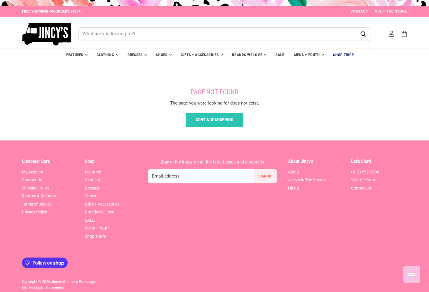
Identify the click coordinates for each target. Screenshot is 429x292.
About (293, 172)
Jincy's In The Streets (307, 180)
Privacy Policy (34, 212)
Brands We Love (247, 55)
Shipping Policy (35, 188)
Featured (75, 55)
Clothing (106, 55)
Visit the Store (391, 11)
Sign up (265, 176)
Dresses (136, 55)
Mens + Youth (307, 55)
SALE (279, 55)
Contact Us (32, 180)
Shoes (162, 55)
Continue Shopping (214, 119)
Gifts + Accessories (200, 55)
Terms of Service (36, 204)
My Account (32, 172)
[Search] (363, 34)
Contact (359, 11)
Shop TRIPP (343, 55)
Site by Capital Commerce (43, 288)
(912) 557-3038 (365, 172)
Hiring (293, 188)
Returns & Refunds (39, 196)
